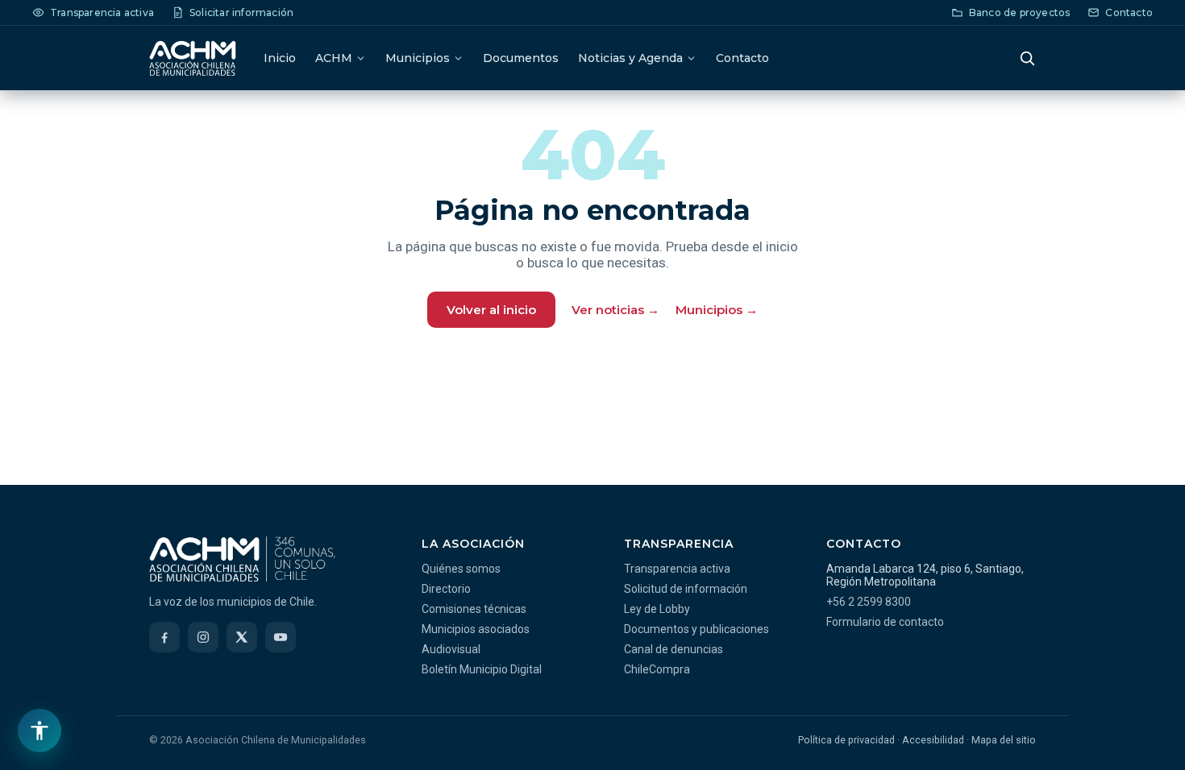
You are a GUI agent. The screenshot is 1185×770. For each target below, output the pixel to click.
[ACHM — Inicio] (192, 58)
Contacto (742, 58)
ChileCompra (657, 669)
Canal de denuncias (673, 649)
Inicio (280, 58)
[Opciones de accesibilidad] (39, 730)
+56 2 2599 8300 (868, 601)
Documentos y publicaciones (696, 629)
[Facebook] (164, 637)
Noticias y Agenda (630, 58)
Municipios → (717, 309)
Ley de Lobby (657, 608)
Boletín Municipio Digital (482, 669)
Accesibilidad (933, 740)
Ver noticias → (615, 309)
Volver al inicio (491, 309)
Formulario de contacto (885, 621)
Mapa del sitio (1003, 740)
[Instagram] (203, 637)
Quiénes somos (461, 568)
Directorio (446, 588)
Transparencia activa (677, 568)
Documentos (521, 58)
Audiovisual (451, 649)
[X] (242, 637)
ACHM (333, 58)
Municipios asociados (476, 629)
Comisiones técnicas (474, 608)
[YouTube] (280, 637)
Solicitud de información (685, 588)
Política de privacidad (846, 740)
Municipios (417, 58)
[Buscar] (1027, 58)
